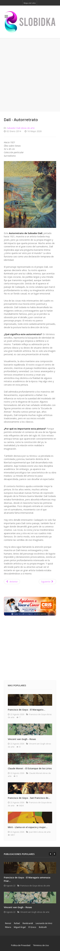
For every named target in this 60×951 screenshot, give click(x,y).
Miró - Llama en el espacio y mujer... (28, 827)
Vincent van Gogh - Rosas (22, 739)
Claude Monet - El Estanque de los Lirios (30, 768)
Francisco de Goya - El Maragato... (26, 709)
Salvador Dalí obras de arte (21, 128)
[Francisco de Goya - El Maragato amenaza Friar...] (30, 868)
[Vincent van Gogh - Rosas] (30, 729)
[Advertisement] (30, 75)
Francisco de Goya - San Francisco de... (29, 797)
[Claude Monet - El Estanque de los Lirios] (30, 758)
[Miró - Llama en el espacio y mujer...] (30, 817)
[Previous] (50, 854)
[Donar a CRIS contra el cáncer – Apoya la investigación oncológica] (30, 605)
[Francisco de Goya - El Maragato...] (30, 700)
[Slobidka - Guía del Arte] (30, 22)
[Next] (54, 854)
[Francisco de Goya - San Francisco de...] (30, 788)
